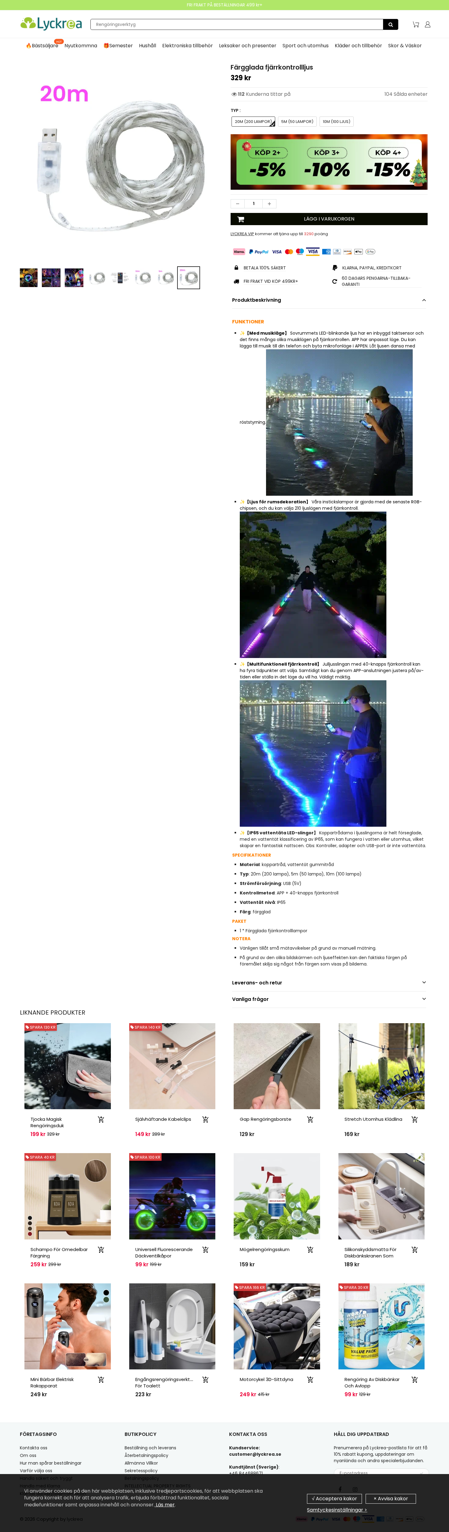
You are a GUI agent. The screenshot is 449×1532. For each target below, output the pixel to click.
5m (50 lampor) (297, 121)
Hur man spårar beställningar (51, 1463)
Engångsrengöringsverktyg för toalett (165, 1382)
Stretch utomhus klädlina (373, 1119)
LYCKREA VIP (242, 234)
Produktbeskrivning (256, 300)
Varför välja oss (36, 1471)
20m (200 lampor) (253, 121)
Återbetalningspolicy (146, 1455)
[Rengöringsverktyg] (390, 24)
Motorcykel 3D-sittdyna (266, 1379)
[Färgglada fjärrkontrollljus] (120, 162)
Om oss (28, 1455)
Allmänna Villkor (141, 1463)
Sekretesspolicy (141, 1471)
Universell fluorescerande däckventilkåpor (164, 1252)
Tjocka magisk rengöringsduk (47, 1122)
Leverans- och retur (257, 982)
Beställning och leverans (150, 1448)
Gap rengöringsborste (265, 1119)
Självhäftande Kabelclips (163, 1119)
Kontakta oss (33, 1448)
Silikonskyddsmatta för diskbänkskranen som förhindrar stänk (370, 1255)
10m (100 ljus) (336, 121)
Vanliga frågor (250, 999)
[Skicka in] (421, 1473)
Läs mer (165, 1504)
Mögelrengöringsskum (265, 1249)
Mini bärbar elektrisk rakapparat (52, 1382)
